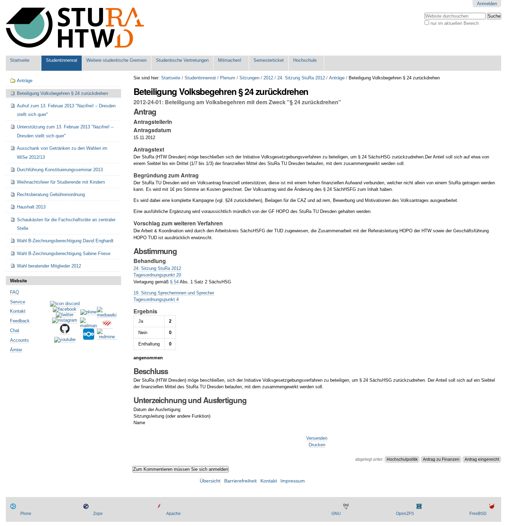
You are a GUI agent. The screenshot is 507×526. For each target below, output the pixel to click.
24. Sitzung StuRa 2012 (301, 77)
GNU (336, 513)
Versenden (316, 438)
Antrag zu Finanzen (441, 459)
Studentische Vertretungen (182, 60)
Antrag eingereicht (482, 459)
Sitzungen (249, 77)
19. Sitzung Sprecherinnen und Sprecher (173, 292)
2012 (268, 77)
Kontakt (18, 311)
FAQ (14, 292)
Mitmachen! (229, 60)
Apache (173, 513)
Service (17, 301)
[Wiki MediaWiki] (107, 315)
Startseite (19, 60)
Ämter (16, 349)
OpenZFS (405, 513)
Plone (25, 513)
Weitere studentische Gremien (116, 60)
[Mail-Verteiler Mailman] (88, 326)
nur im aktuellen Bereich (454, 23)
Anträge (337, 77)
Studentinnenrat (61, 60)
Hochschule (305, 60)
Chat (14, 330)
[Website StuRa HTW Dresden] (75, 28)
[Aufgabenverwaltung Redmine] (107, 337)
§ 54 (174, 281)
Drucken (317, 444)
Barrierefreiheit (240, 481)
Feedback (20, 320)
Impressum (292, 481)
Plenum (227, 77)
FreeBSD (478, 513)
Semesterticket (269, 60)
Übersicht (210, 481)
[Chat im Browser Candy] (106, 326)
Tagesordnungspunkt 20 (157, 274)
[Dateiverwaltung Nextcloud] (88, 337)
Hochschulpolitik (402, 459)
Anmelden (487, 3)
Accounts (19, 340)
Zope (98, 513)
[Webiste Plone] (88, 312)
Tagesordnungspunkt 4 (156, 299)
